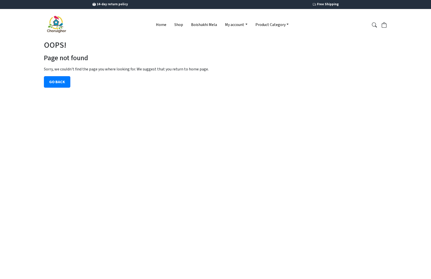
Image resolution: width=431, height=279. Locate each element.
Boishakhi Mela (204, 24)
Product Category (270, 24)
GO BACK (57, 82)
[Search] (374, 24)
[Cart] (384, 24)
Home (161, 24)
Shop (178, 24)
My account (234, 24)
